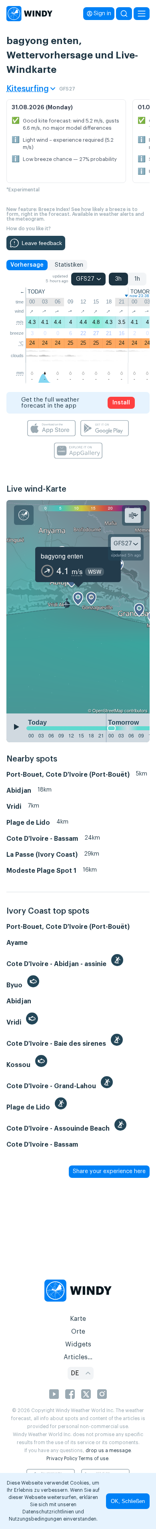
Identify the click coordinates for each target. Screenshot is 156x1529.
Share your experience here (109, 1171)
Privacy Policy (61, 1458)
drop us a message (108, 1450)
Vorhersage (27, 265)
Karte (78, 1319)
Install (121, 403)
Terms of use (93, 1458)
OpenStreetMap (107, 710)
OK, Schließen (128, 1501)
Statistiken (69, 265)
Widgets (78, 1344)
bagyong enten (62, 556)
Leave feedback (42, 243)
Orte (78, 1331)
